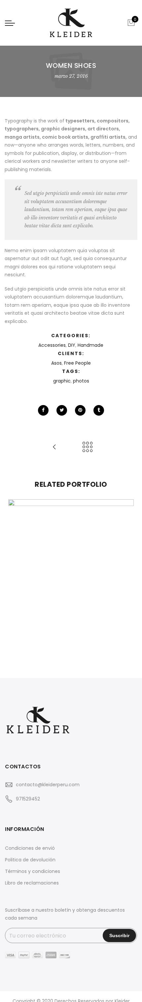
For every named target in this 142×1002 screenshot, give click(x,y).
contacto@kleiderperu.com (48, 784)
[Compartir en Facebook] (43, 410)
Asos (56, 363)
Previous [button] (16, 578)
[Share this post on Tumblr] (98, 410)
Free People (77, 363)
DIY (71, 345)
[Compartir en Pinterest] (80, 410)
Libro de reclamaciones (32, 883)
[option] (71, 578)
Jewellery (100, 571)
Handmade (90, 345)
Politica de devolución (30, 859)
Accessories (52, 345)
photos (81, 381)
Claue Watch (71, 564)
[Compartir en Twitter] (61, 410)
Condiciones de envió (30, 848)
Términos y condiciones (32, 871)
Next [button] (126, 578)
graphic (62, 381)
